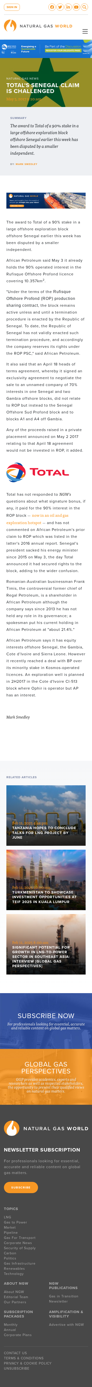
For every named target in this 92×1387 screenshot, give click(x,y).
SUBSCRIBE (21, 1187)
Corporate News (18, 1243)
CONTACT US (15, 1353)
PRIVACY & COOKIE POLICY (28, 1363)
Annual (10, 1330)
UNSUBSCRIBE (16, 1368)
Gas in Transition (64, 1296)
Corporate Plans (18, 1335)
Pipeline (11, 1233)
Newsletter (58, 1301)
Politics (10, 1258)
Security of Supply (20, 1248)
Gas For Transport (20, 1238)
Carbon (10, 1253)
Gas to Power (15, 1222)
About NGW (14, 1292)
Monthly (11, 1325)
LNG (7, 1217)
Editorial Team (16, 1297)
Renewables (14, 1269)
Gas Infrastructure (20, 1263)
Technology (14, 1274)
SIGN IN (12, 7)
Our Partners (15, 1302)
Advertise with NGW (66, 1325)
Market (10, 1227)
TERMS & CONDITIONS (24, 1358)
